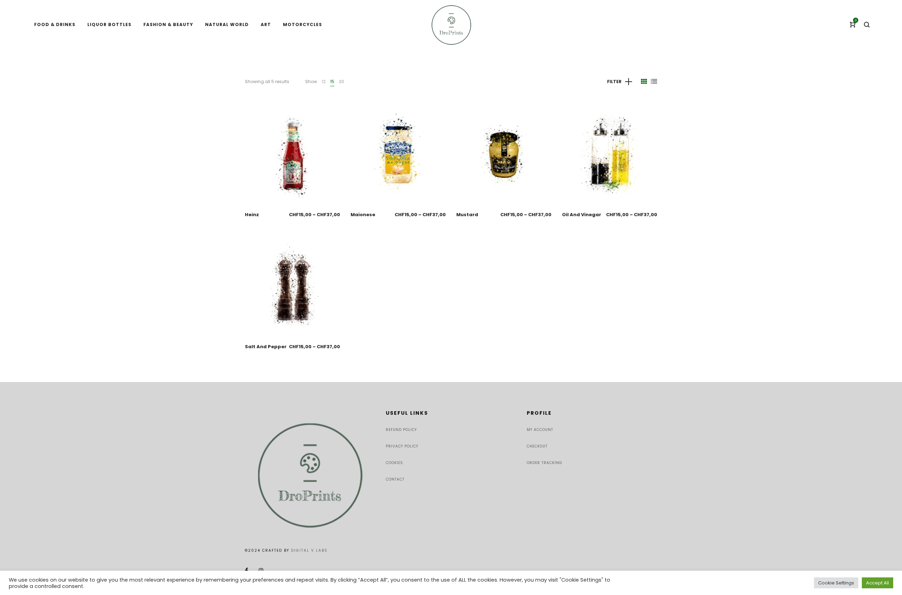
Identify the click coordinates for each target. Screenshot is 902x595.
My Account (540, 429)
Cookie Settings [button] (836, 583)
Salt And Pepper (265, 346)
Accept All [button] (877, 583)
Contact (395, 479)
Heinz (252, 214)
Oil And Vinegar (581, 214)
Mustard (467, 214)
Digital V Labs (309, 550)
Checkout (537, 446)
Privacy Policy (402, 446)
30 (341, 81)
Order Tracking (544, 462)
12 (324, 81)
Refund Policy (401, 429)
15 (332, 81)
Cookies (394, 462)
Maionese (363, 214)
